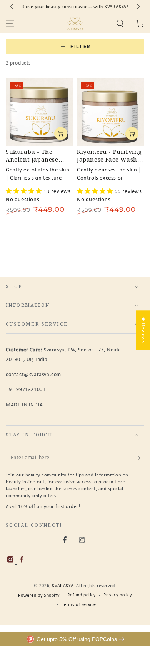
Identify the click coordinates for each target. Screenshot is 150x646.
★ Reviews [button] (143, 329)
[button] (120, 23)
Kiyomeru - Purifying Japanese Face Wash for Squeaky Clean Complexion (109, 156)
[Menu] (10, 23)
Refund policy (81, 595)
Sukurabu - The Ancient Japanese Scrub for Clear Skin (36, 156)
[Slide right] (137, 7)
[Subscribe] (139, 458)
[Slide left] (12, 7)
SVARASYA (62, 586)
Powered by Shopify (38, 595)
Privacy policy (117, 595)
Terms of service (79, 605)
